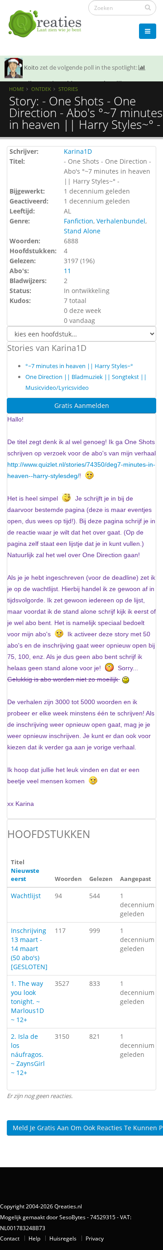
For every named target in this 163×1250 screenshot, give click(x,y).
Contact (9, 1238)
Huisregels (63, 1238)
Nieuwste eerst (25, 874)
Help (34, 1238)
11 (67, 270)
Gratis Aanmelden (81, 405)
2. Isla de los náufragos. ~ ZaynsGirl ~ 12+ (28, 1054)
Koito (31, 67)
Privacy (95, 1238)
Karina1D (78, 151)
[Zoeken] (147, 7)
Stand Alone (82, 231)
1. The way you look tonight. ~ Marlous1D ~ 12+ (27, 1001)
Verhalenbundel (120, 221)
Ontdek (41, 88)
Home (16, 88)
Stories (68, 88)
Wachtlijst (26, 895)
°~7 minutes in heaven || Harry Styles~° (79, 366)
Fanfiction (78, 221)
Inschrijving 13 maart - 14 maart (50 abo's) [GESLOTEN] (29, 948)
